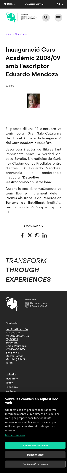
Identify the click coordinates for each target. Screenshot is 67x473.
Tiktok (9, 382)
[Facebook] (22, 235)
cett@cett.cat (14, 329)
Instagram (12, 378)
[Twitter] (30, 235)
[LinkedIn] (44, 235)
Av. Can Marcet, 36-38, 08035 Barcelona (18, 339)
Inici (9, 34)
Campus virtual (35, 4)
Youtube (11, 391)
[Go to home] (21, 17)
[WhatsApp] (37, 235)
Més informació (15, 435)
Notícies (21, 34)
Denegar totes (35, 454)
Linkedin (11, 374)
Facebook (12, 387)
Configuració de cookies (35, 464)
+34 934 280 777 (17, 331)
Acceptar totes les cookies (35, 445)
